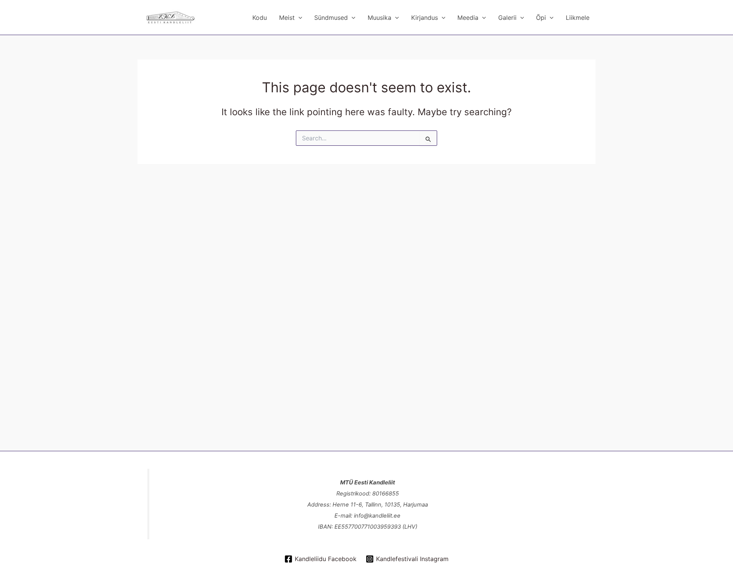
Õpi (541, 17)
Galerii (507, 17)
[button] (298, 17)
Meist (287, 17)
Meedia (467, 17)
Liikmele (577, 17)
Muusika (379, 17)
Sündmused (331, 17)
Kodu (259, 17)
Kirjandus (424, 17)
